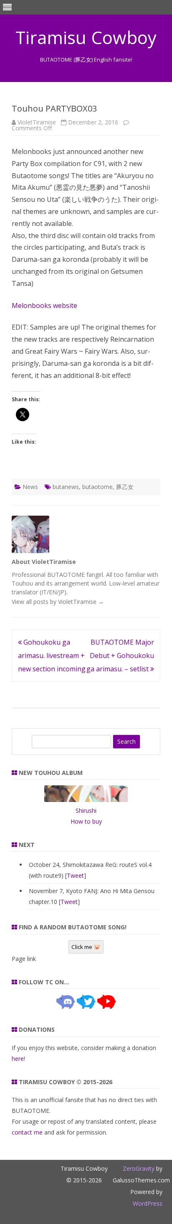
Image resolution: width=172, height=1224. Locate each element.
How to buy (86, 821)
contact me (27, 1132)
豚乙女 (125, 487)
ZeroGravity (138, 1168)
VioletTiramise (37, 122)
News (30, 487)
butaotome (97, 487)
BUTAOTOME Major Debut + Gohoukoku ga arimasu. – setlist (120, 655)
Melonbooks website (44, 305)
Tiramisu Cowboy (86, 37)
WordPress (147, 1203)
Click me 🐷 (86, 947)
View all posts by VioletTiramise (58, 602)
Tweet (75, 875)
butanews (66, 487)
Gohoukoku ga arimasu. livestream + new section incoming (52, 655)
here (18, 1059)
